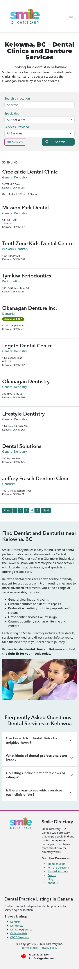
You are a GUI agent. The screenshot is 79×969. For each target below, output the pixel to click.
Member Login (57, 863)
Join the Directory (58, 867)
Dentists (15, 922)
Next (46, 510)
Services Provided (16, 127)
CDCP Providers (19, 937)
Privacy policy (49, 947)
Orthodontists (18, 933)
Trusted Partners (58, 871)
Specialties (11, 113)
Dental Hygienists (21, 929)
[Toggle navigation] (71, 16)
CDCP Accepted (15, 142)
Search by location (17, 98)
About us (53, 883)
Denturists (16, 925)
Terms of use (30, 947)
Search (60, 142)
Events (52, 875)
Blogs (51, 879)
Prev (7, 510)
